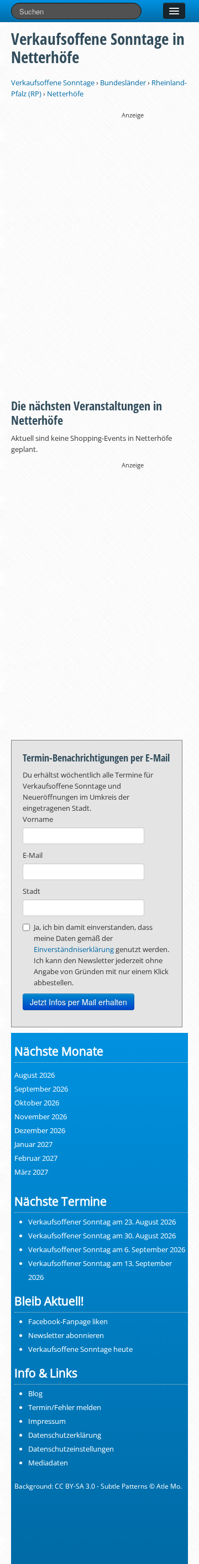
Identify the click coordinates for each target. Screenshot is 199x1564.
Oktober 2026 (36, 1103)
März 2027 (31, 1172)
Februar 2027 (35, 1158)
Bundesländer (123, 83)
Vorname (38, 819)
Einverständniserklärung (74, 949)
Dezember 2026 (39, 1130)
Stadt (31, 891)
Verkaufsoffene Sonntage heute (80, 1349)
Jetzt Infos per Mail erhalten (78, 1001)
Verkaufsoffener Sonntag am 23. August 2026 (102, 1222)
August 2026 (34, 1075)
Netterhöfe (65, 94)
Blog (35, 1393)
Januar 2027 (33, 1144)
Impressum (47, 1421)
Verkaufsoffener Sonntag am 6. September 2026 (106, 1249)
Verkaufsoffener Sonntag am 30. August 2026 (102, 1236)
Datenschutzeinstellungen (71, 1449)
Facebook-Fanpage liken (68, 1321)
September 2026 (41, 1089)
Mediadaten (48, 1463)
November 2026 (40, 1116)
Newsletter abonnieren (66, 1335)
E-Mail (33, 855)
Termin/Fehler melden (64, 1407)
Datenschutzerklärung (64, 1435)
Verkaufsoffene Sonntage (53, 83)
